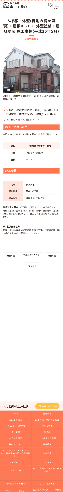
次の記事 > (53, 255)
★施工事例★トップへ (31, 256)
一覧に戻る (31, 265)
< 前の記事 (10, 255)
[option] (31, 73)
